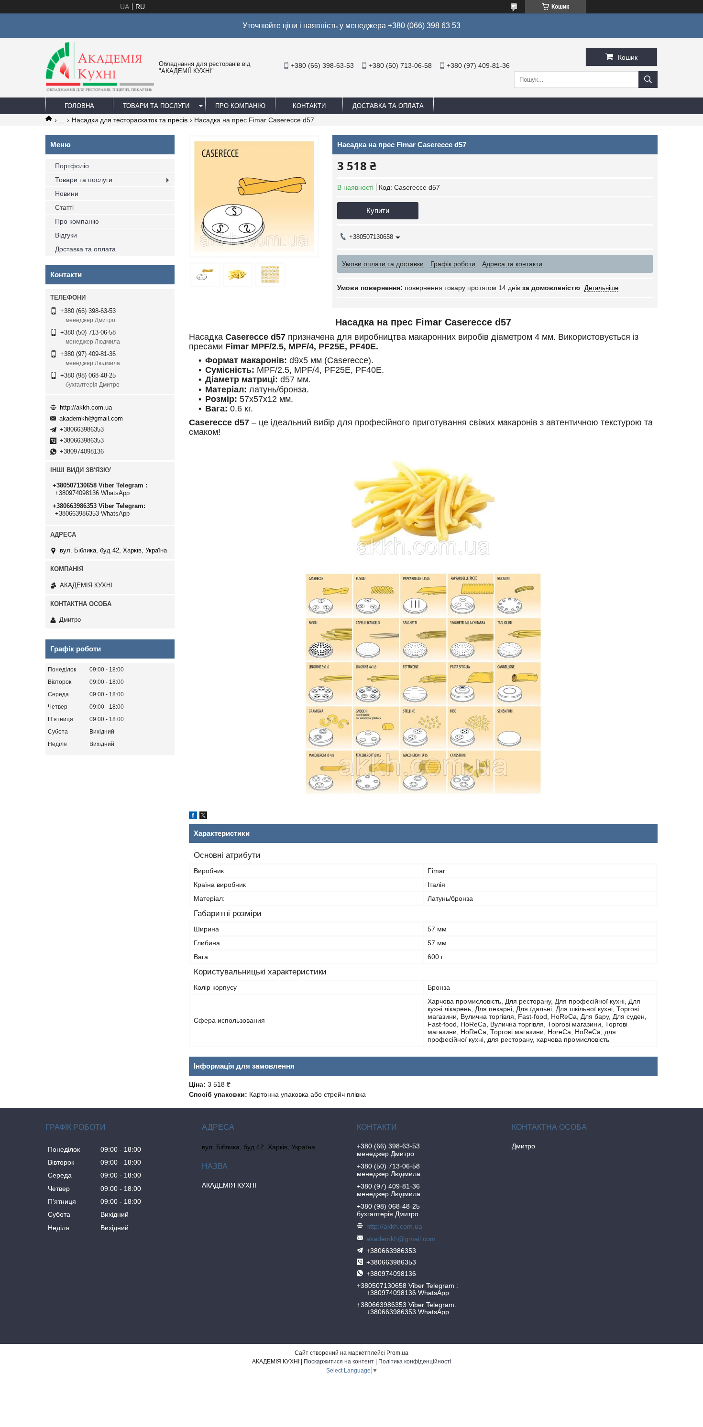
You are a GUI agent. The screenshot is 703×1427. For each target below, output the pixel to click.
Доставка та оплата (388, 105)
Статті (64, 207)
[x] (203, 817)
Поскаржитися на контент (339, 1361)
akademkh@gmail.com (91, 418)
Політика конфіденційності (414, 1361)
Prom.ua (397, 1353)
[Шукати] (648, 79)
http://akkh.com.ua (86, 407)
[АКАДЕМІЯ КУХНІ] (99, 89)
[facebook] (193, 817)
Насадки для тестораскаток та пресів (129, 120)
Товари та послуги (156, 105)
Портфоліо (72, 166)
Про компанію (240, 105)
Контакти (309, 105)
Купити (377, 210)
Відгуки (66, 235)
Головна (79, 105)
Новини (66, 193)
